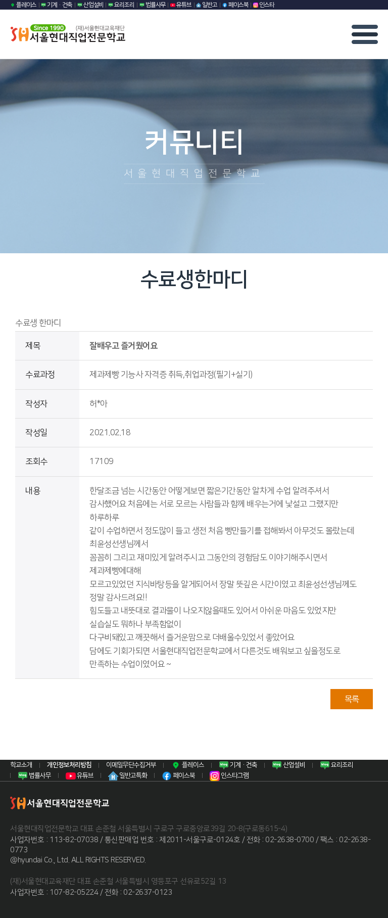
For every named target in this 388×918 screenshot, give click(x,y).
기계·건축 (59, 5)
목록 (352, 699)
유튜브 (183, 5)
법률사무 (155, 5)
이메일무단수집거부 (131, 764)
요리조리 (123, 5)
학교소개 (21, 764)
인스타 (266, 5)
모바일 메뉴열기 (365, 34)
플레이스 (25, 5)
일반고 (209, 5)
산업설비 (93, 5)
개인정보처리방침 (69, 764)
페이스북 (238, 5)
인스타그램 (234, 775)
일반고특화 (132, 775)
